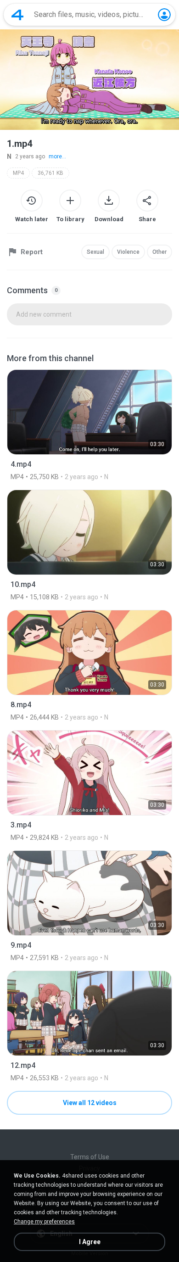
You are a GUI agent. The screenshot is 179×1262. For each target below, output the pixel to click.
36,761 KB (50, 173)
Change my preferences (44, 1221)
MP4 (18, 173)
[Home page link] (17, 14)
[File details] (89, 424)
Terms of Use (89, 1157)
